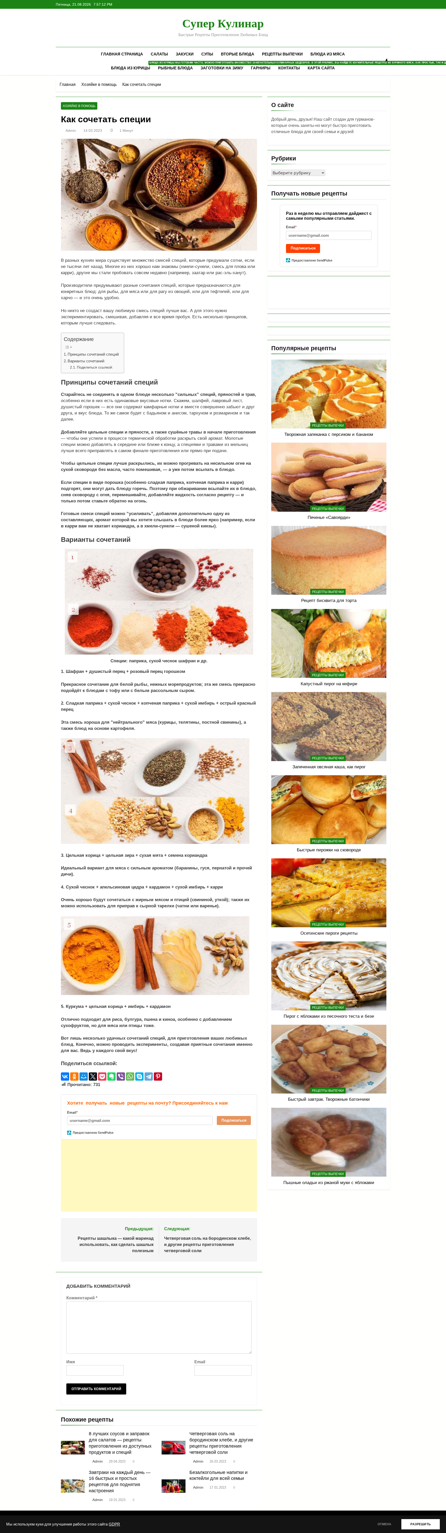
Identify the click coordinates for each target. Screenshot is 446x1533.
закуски (185, 54)
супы (207, 54)
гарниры (260, 68)
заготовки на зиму (222, 68)
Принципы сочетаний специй (93, 354)
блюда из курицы (132, 65)
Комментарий (81, 1298)
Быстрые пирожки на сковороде (329, 849)
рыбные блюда (175, 68)
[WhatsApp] (130, 1076)
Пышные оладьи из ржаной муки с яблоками (328, 1182)
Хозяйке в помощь (79, 106)
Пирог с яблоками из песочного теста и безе (329, 1016)
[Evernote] (111, 1076)
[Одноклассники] (74, 1076)
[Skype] (139, 1076)
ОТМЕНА (384, 1524)
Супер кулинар (223, 23)
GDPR (114, 1524)
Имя (70, 1362)
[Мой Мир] (83, 1076)
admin (71, 130)
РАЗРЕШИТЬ (420, 1524)
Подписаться (233, 1120)
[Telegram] (149, 1076)
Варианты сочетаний (86, 361)
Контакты (289, 68)
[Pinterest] (158, 1076)
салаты (159, 54)
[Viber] (121, 1076)
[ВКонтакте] (65, 1076)
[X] (93, 1076)
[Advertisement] (155, 1175)
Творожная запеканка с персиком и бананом (328, 434)
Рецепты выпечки (282, 54)
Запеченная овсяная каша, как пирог (328, 766)
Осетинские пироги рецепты (328, 933)
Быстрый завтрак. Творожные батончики (329, 1099)
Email (199, 1362)
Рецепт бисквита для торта (328, 600)
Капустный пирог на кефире (329, 683)
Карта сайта (321, 68)
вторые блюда (237, 54)
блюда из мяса (327, 54)
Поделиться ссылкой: (95, 367)
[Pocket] (102, 1076)
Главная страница (122, 54)
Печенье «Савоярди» (329, 517)
